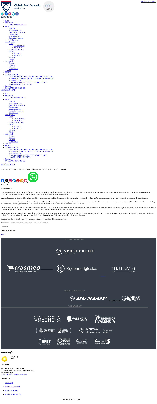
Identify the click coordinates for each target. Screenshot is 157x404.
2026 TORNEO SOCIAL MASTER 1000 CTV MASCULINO (31, 149)
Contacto (8, 159)
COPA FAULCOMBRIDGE (15, 161)
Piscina (11, 132)
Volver (3, 234)
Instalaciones (13, 107)
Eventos (8, 145)
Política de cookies (11, 390)
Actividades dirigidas (16, 122)
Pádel (11, 124)
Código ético (13, 113)
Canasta (12, 138)
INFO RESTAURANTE (17, 97)
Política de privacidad (12, 387)
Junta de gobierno (15, 109)
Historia (12, 101)
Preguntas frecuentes (16, 111)
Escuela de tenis (19, 118)
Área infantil (13, 142)
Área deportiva (10, 115)
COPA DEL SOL (15, 153)
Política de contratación (13, 394)
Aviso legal (9, 383)
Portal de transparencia (17, 105)
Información (18, 126)
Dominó (12, 140)
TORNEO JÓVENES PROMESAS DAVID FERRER (28, 155)
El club (7, 99)
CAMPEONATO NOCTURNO (20, 157)
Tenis (11, 117)
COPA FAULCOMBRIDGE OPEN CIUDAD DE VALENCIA (31, 151)
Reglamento (18, 120)
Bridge (11, 136)
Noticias (8, 143)
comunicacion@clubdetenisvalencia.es (14, 374)
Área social (9, 134)
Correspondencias (15, 103)
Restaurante (9, 95)
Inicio (7, 93)
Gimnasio (12, 130)
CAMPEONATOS (11, 147)
